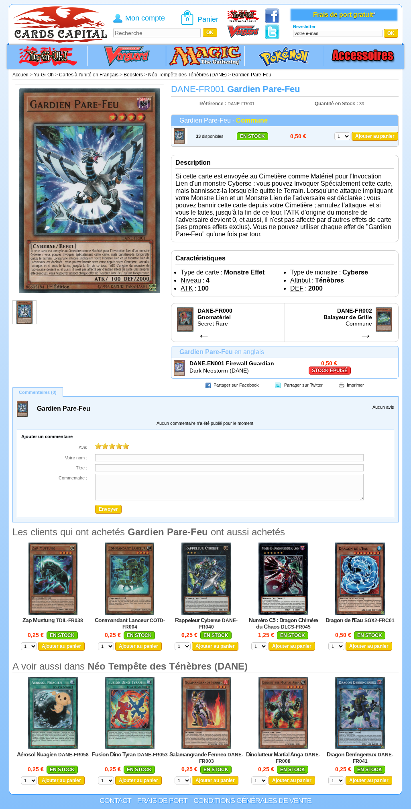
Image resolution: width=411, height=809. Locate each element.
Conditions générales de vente (252, 801)
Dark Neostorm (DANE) (219, 370)
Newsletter (304, 26)
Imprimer (355, 385)
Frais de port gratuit (343, 14)
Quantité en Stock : (336, 104)
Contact (115, 801)
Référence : (213, 104)
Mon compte (145, 18)
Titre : (81, 467)
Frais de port (162, 801)
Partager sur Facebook (236, 385)
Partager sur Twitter (303, 385)
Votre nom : (76, 457)
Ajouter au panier (375, 136)
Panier (207, 19)
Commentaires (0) (38, 392)
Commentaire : (73, 477)
